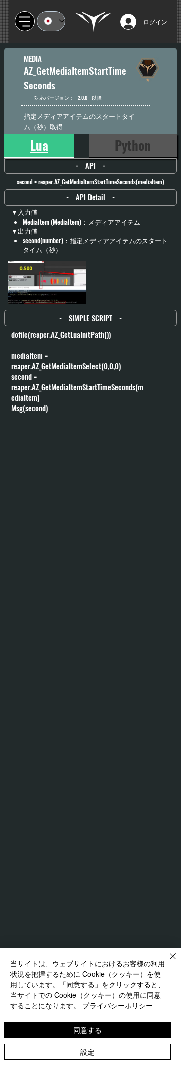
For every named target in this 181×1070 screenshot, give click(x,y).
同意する (87, 1030)
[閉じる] (167, 962)
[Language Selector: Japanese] (51, 21)
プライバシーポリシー (117, 1005)
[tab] (39, 146)
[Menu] (25, 21)
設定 (87, 1052)
